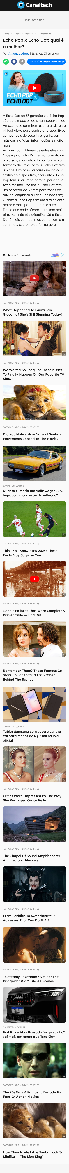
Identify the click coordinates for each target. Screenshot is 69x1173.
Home (6, 33)
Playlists (29, 33)
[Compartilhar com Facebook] (14, 62)
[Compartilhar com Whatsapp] (6, 62)
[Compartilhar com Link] (22, 62)
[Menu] (5, 6)
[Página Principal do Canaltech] (34, 7)
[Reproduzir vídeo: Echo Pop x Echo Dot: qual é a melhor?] (34, 88)
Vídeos (17, 33)
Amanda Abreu (18, 53)
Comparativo (44, 33)
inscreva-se (35, 66)
